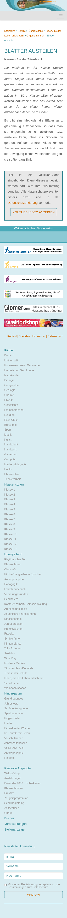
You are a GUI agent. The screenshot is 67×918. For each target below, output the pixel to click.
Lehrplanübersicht (15, 589)
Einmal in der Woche (17, 728)
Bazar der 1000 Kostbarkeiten (22, 783)
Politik (8, 469)
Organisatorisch (35, 35)
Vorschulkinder (13, 738)
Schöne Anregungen (16, 708)
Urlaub (8, 813)
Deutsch (9, 355)
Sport (7, 429)
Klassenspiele (13, 618)
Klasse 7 (9, 519)
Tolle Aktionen (12, 648)
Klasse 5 (9, 509)
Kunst (7, 439)
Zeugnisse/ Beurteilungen (20, 613)
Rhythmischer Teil (15, 559)
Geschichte (11, 404)
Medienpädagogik (15, 464)
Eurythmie (10, 424)
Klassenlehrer (12, 564)
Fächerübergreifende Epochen (23, 574)
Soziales (9, 653)
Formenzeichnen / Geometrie (22, 365)
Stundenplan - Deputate (18, 668)
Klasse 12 (10, 544)
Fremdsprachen (14, 409)
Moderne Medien (14, 663)
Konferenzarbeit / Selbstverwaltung (25, 604)
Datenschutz (55, 336)
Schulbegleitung (14, 802)
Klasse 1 (9, 489)
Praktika (9, 633)
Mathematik (11, 360)
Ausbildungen (12, 778)
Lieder (8, 723)
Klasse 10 (10, 534)
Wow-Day (10, 658)
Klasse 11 (10, 539)
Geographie (11, 385)
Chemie (9, 395)
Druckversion (45, 228)
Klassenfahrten (13, 788)
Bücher (9, 818)
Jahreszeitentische (15, 743)
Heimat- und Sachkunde (19, 370)
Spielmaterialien (14, 713)
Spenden (25, 336)
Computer (10, 459)
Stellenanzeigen (15, 829)
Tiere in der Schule (15, 673)
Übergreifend (36, 30)
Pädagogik (11, 584)
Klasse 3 (9, 499)
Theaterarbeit (12, 479)
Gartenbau (10, 454)
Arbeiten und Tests (15, 608)
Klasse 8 (9, 524)
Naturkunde (11, 375)
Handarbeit (11, 444)
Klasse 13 (10, 549)
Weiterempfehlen (24, 228)
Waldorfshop (12, 773)
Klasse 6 (9, 514)
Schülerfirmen (12, 638)
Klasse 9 (9, 529)
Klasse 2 (9, 494)
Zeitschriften (11, 808)
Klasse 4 (9, 504)
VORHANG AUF (14, 748)
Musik (8, 434)
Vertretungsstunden (16, 594)
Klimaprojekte (12, 643)
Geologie (9, 390)
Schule (22, 30)
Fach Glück (11, 419)
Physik (8, 400)
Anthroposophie (14, 579)
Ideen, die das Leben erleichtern (23, 678)
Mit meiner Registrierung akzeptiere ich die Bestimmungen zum (34, 886)
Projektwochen (13, 628)
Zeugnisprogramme (16, 798)
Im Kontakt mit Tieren (17, 733)
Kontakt (12, 336)
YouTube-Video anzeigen (34, 212)
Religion (9, 414)
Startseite (9, 30)
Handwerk (10, 449)
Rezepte (9, 757)
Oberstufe (10, 569)
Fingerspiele (12, 718)
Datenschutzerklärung (23, 202)
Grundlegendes (13, 698)
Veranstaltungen (15, 824)
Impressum (39, 336)
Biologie (9, 380)
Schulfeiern (11, 599)
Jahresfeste (11, 703)
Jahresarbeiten (13, 623)
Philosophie (11, 474)
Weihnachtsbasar (15, 688)
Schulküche (11, 683)
